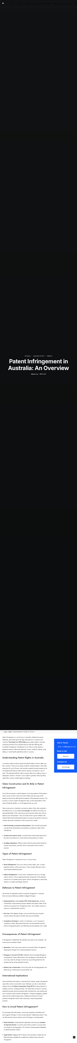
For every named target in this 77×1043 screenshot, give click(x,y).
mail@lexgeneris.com (69, 747)
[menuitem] (14, 3)
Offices (70, 3)
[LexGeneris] (5, 3)
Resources (63, 3)
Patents (28, 356)
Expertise (48, 3)
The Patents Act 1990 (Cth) (16, 742)
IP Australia (26, 811)
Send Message (66, 767)
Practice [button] (42, 3)
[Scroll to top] (74, 1037)
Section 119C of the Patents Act (29, 901)
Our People (27, 3)
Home (13, 3)
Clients (56, 3)
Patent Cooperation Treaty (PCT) (24, 986)
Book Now (66, 756)
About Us (19, 3)
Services (34, 3)
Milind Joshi (43, 374)
